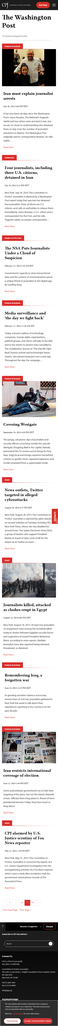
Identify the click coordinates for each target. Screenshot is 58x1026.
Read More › (8, 147)
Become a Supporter (28, 926)
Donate (49, 926)
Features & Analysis (12, 46)
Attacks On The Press (13, 238)
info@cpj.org (7, 990)
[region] (29, 1013)
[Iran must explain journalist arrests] (29, 67)
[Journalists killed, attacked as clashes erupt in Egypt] (29, 580)
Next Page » (25, 910)
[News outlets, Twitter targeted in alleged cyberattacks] (29, 518)
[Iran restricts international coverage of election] (29, 747)
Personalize (12, 1021)
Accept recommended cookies (38, 1021)
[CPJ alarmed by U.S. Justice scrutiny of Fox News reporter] (29, 859)
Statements (9, 157)
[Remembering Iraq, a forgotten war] (29, 695)
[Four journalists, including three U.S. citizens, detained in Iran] (29, 195)
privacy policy (18, 1013)
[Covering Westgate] (29, 399)
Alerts (7, 480)
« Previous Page (9, 910)
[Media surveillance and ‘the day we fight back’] (29, 339)
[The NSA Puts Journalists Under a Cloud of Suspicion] (29, 268)
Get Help (43, 5)
